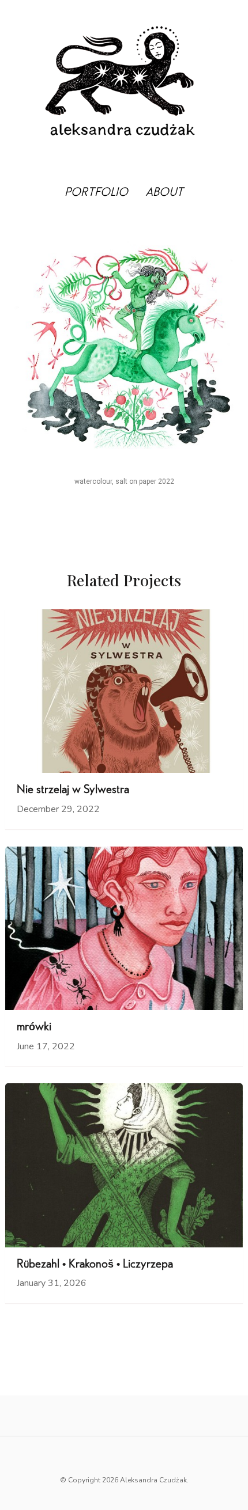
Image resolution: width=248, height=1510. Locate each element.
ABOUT (164, 193)
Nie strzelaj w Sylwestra (73, 791)
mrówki (34, 1028)
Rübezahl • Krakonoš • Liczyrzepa (95, 1265)
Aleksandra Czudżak (153, 1480)
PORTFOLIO (96, 193)
